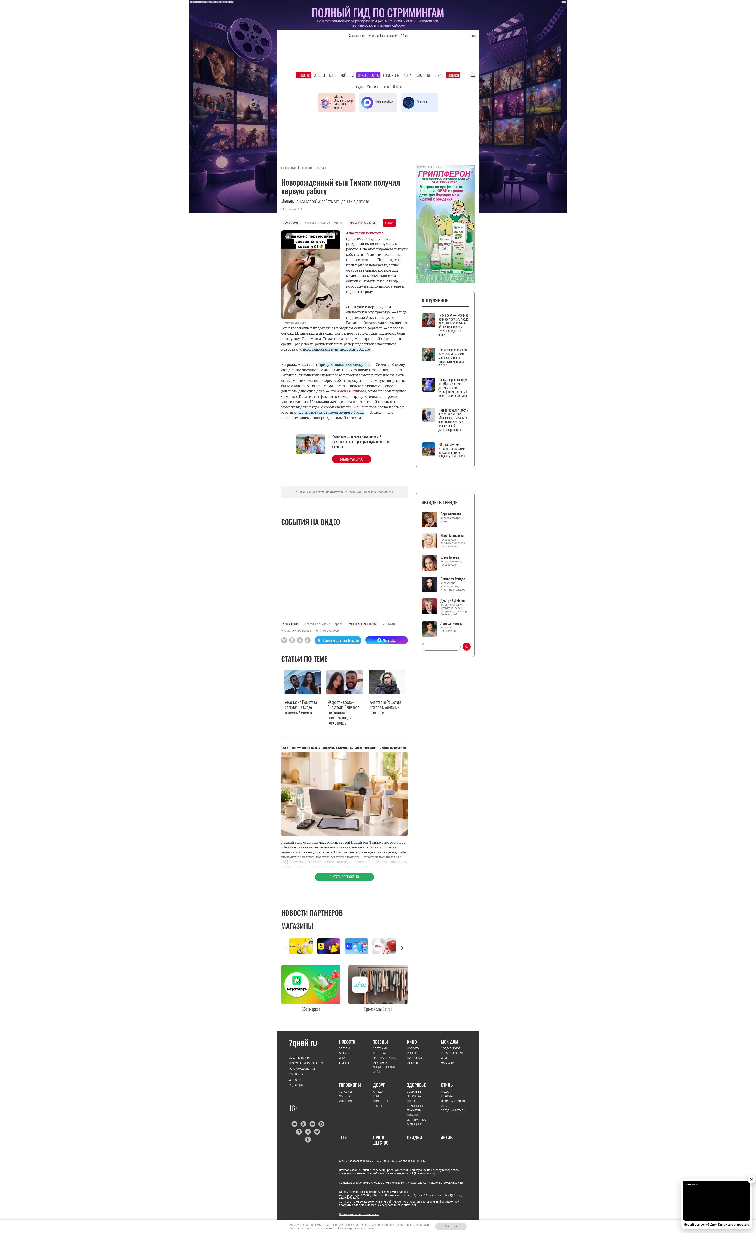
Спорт (385, 86)
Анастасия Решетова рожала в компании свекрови (386, 707)
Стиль (439, 75)
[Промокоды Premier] (331, 946)
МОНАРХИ (345, 1053)
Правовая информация (306, 1063)
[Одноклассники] (303, 1124)
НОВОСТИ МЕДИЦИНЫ (415, 1103)
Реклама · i (692, 1184)
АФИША (378, 1091)
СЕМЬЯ (445, 1057)
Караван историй (356, 35)
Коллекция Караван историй (383, 35)
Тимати (390, 624)
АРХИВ (447, 1137)
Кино (332, 75)
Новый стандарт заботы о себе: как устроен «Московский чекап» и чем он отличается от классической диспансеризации (453, 420)
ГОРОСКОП (346, 1091)
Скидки (453, 75)
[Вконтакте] (294, 1124)
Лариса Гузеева (451, 623)
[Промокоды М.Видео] (386, 946)
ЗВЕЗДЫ (344, 1048)
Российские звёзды (363, 222)
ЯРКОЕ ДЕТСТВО (380, 1140)
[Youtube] (312, 1124)
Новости (303, 75)
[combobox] (441, 647)
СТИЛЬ (447, 1084)
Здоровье (423, 75)
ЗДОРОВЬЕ (416, 1084)
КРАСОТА (447, 1096)
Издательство (299, 1057)
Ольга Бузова (449, 557)
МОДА (445, 1091)
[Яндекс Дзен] (308, 1132)
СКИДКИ (414, 1137)
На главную (288, 167)
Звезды (319, 75)
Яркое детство (368, 75)
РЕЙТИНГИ (380, 1062)
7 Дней (404, 35)
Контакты (296, 1074)
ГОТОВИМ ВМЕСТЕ (453, 1053)
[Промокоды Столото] (303, 946)
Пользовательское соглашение (359, 1214)
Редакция (296, 1085)
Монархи (372, 86)
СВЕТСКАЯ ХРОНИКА (380, 1051)
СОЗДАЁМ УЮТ (450, 1048)
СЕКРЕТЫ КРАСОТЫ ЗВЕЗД (454, 1103)
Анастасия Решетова (297, 630)
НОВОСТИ (347, 1041)
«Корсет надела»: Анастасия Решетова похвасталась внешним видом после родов (343, 712)
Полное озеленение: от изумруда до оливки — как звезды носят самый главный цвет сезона (453, 357)
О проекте (296, 1079)
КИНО (412, 1041)
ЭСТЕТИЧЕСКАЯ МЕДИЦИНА (417, 1122)
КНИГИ (377, 1096)
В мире (397, 86)
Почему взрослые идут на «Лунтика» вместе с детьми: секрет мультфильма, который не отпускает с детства (452, 387)
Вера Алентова (450, 513)
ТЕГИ (343, 1137)
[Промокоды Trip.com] (358, 946)
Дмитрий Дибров (452, 600)
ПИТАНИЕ (413, 1115)
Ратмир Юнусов (328, 630)
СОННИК (344, 1096)
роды (339, 222)
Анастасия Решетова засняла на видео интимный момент (301, 707)
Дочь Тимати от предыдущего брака (331, 412)
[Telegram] (317, 1132)
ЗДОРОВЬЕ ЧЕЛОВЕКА (414, 1094)
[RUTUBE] (299, 1132)
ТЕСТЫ (377, 1105)
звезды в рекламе (318, 222)
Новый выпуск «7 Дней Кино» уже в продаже (716, 1224)
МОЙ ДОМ (449, 1041)
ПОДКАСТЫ (380, 1101)
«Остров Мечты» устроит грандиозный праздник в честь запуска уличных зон (451, 450)
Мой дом (347, 75)
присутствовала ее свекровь (344, 364)
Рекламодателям (302, 1068)
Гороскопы (391, 75)
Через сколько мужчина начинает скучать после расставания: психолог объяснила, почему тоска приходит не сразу (453, 325)
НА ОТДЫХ (448, 1062)
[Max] (321, 1124)
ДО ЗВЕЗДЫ (346, 1101)
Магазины (297, 926)
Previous (285, 948)
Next (402, 948)
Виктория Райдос (452, 578)
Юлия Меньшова (452, 535)
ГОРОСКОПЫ (350, 1084)
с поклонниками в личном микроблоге (335, 349)
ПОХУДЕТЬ (414, 1110)
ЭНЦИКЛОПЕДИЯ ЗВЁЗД (384, 1069)
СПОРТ (343, 1057)
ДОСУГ (379, 1084)
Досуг (408, 75)
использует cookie (342, 1224)
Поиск (473, 36)
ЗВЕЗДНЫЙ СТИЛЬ (453, 1110)
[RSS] (308, 1140)
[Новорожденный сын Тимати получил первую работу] (308, 640)
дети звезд (291, 222)
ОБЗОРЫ (412, 1062)
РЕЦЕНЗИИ (414, 1053)
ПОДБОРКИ (414, 1057)
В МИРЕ (344, 1062)
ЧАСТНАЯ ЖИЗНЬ (384, 1057)
